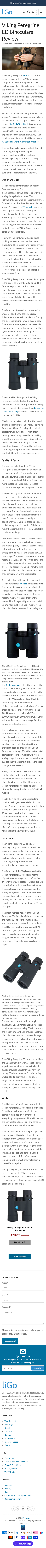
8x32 (12, 124)
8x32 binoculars (13, 685)
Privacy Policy (10, 1468)
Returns (7, 1435)
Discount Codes (11, 1442)
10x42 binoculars (26, 207)
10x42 (26, 124)
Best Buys (8, 1424)
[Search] (24, 12)
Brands (7, 1428)
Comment (6, 1307)
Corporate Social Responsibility (17, 1495)
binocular (22, 583)
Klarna (7, 1445)
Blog (6, 1492)
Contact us (9, 1458)
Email (5, 1295)
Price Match (9, 1438)
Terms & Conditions (12, 1465)
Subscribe (37, 1368)
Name (5, 1283)
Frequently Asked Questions (16, 1461)
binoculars (27, 75)
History (7, 1488)
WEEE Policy (10, 1472)
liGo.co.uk (26, 1518)
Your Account (10, 1421)
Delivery (8, 1431)
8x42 (17, 124)
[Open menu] (41, 12)
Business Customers (13, 1499)
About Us (8, 1485)
